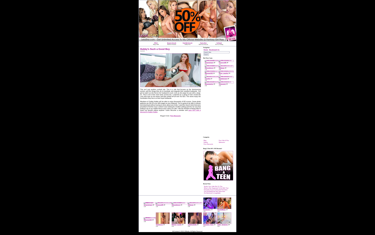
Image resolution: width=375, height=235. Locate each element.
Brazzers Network (171, 43)
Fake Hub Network (187, 43)
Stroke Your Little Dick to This (213, 186)
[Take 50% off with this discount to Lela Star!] (187, 40)
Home (206, 50)
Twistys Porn (203, 43)
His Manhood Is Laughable (212, 193)
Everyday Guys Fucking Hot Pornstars (215, 189)
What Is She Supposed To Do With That (216, 188)
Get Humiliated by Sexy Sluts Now (214, 191)
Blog (205, 140)
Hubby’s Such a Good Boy (155, 49)
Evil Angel (219, 43)
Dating (206, 142)
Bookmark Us (214, 50)
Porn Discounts (175, 116)
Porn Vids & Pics (224, 140)
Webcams (222, 142)
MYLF (156, 43)
